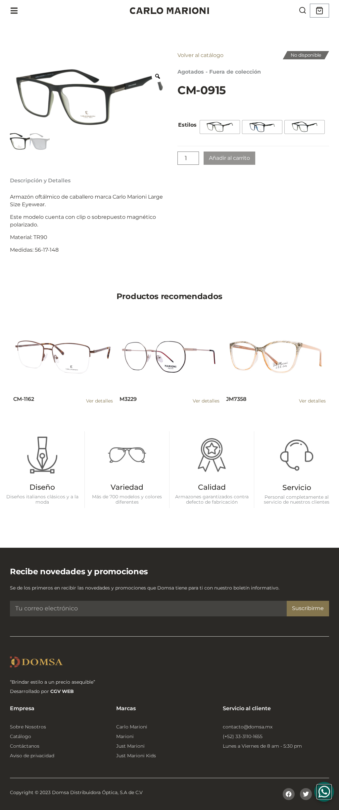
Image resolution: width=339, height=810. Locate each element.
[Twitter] (306, 794)
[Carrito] (319, 11)
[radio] (220, 127)
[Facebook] (289, 794)
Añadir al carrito (229, 158)
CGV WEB (62, 691)
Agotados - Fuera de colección (219, 72)
